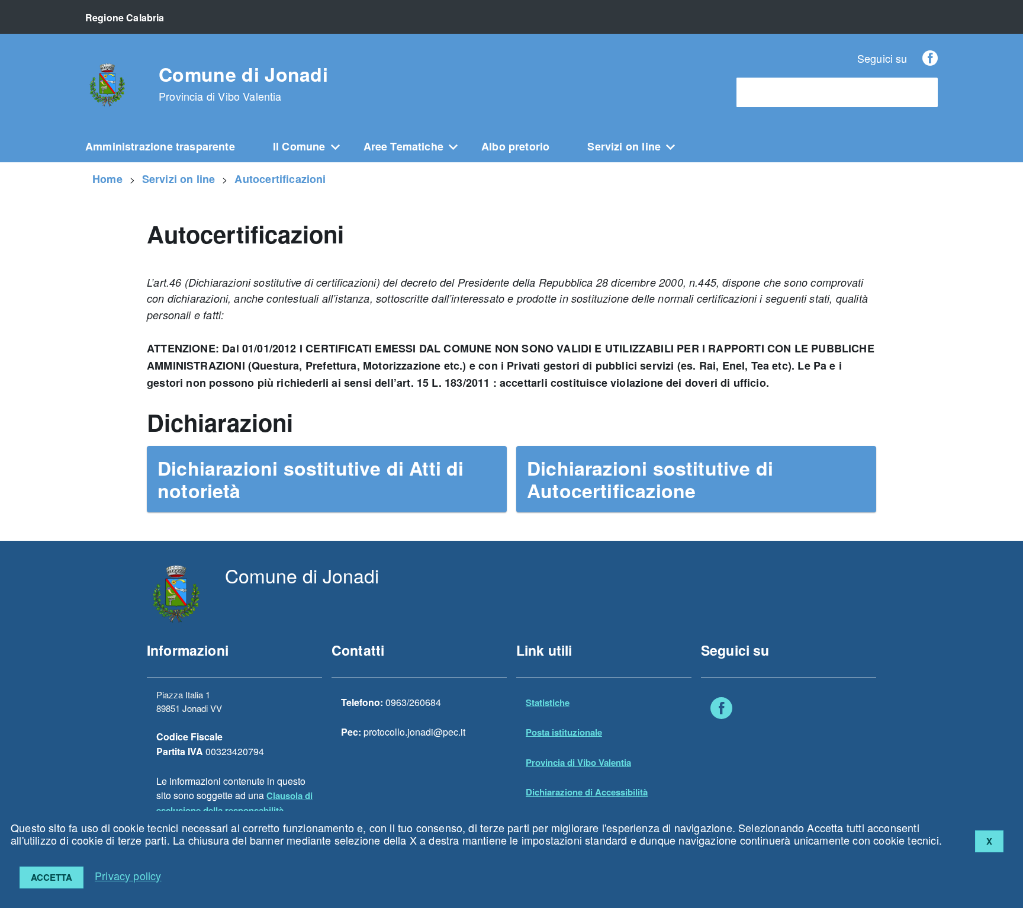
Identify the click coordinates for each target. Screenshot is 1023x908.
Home (107, 179)
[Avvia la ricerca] (923, 92)
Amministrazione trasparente (160, 146)
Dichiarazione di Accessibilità (587, 791)
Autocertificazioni (280, 179)
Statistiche (548, 702)
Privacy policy (128, 875)
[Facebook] (930, 58)
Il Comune (299, 146)
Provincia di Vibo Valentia (578, 762)
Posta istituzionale (564, 732)
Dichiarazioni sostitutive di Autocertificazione (650, 479)
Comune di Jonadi (243, 83)
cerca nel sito (771, 93)
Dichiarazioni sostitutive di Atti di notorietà (310, 479)
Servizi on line (624, 146)
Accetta (51, 877)
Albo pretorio (515, 146)
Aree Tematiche (403, 146)
